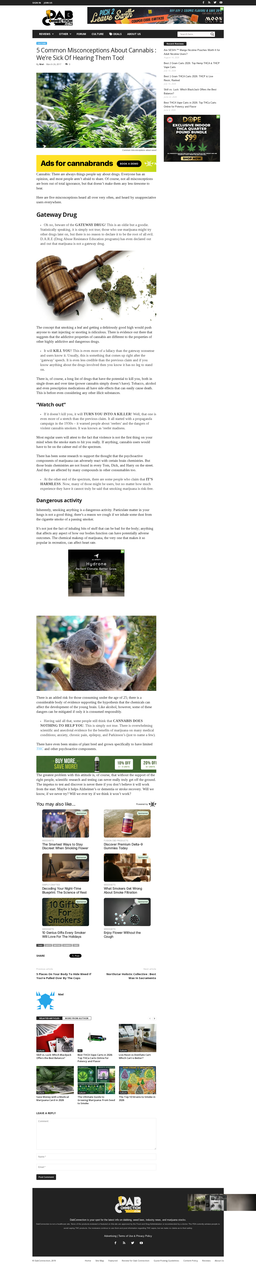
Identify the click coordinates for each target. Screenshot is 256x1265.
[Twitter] (215, 2)
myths (57, 945)
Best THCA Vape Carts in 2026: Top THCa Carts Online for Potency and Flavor (95, 1058)
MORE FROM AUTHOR (76, 1018)
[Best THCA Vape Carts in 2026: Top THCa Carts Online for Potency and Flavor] (96, 1038)
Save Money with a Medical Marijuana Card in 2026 (52, 1098)
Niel (41, 64)
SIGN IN (36, 2)
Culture (98, 34)
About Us (134, 34)
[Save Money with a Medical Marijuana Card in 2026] (55, 1080)
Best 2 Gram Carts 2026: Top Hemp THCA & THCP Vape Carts (192, 65)
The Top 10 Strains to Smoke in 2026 (137, 1098)
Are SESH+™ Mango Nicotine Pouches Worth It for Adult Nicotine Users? (192, 52)
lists (48, 945)
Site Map (99, 1260)
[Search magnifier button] (212, 34)
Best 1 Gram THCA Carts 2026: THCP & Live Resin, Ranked (188, 78)
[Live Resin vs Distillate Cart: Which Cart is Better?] (137, 1038)
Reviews (44, 34)
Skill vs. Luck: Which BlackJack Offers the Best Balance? (53, 1056)
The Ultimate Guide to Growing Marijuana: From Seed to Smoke (96, 1100)
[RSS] (209, 2)
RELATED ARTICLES (49, 1018)
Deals (117, 34)
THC (39, 749)
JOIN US (48, 2)
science (67, 945)
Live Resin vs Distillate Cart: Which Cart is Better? (135, 1056)
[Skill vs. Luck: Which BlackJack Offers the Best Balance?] (55, 1038)
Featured (113, 1260)
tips (76, 945)
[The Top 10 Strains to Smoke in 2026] (137, 1080)
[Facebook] (203, 2)
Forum (81, 34)
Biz (80, 1050)
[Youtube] (221, 2)
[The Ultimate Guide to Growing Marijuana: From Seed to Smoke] (96, 1080)
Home (88, 1260)
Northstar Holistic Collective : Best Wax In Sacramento (131, 976)
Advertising (110, 1236)
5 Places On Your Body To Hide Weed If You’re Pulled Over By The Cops (63, 976)
